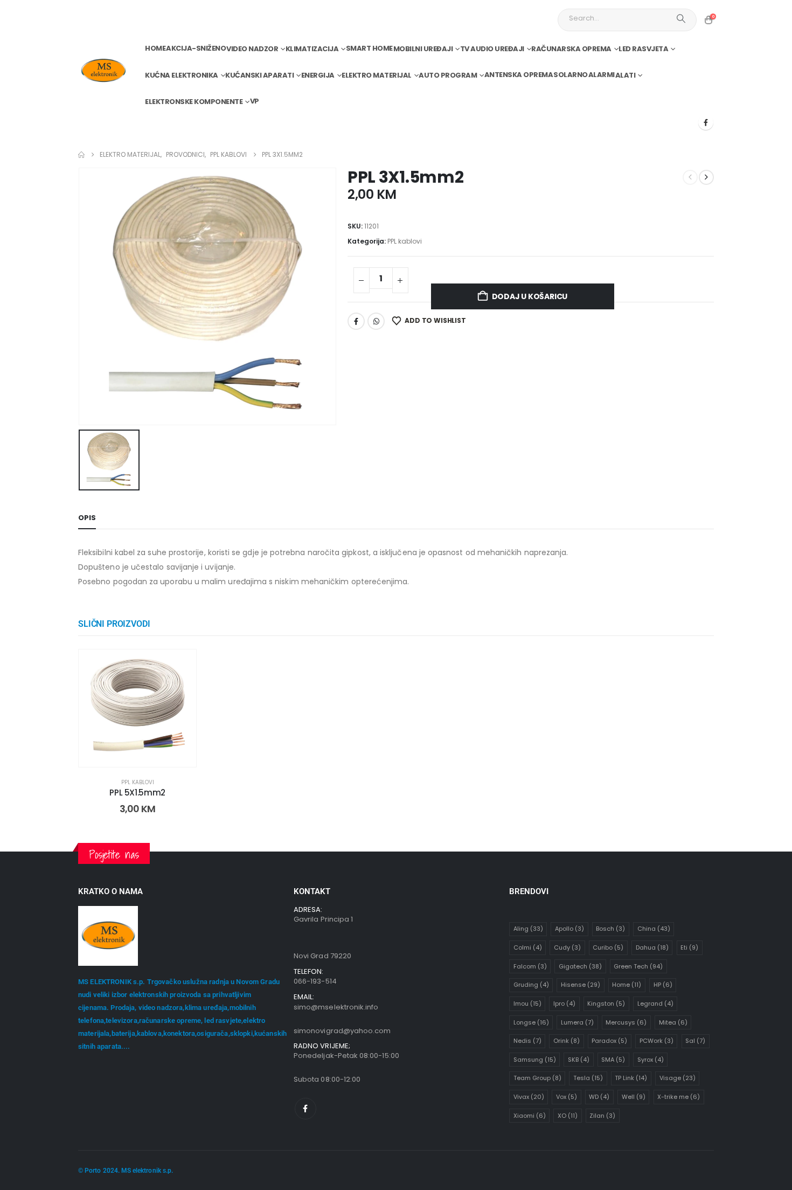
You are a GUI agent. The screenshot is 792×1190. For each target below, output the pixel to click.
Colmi (527, 947)
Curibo (608, 947)
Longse (531, 1022)
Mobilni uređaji (423, 49)
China (653, 928)
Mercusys (626, 1022)
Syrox (650, 1059)
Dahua (652, 947)
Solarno (570, 75)
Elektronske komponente (193, 101)
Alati (625, 75)
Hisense (580, 984)
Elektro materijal (377, 75)
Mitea (673, 1022)
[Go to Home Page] (81, 154)
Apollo (569, 928)
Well (633, 1096)
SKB (578, 1059)
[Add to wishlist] (180, 665)
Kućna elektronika (181, 75)
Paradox (609, 1040)
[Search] (681, 18)
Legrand (655, 1003)
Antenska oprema (518, 75)
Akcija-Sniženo (196, 48)
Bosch (610, 928)
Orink (566, 1040)
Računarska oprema (571, 49)
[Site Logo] (103, 71)
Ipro (564, 1003)
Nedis (527, 1040)
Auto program (448, 75)
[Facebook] (705, 122)
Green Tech (638, 966)
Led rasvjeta (643, 49)
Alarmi (601, 75)
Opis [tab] (87, 518)
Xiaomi (529, 1115)
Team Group (537, 1078)
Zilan (602, 1115)
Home (155, 48)
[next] (706, 177)
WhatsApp (376, 321)
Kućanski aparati (259, 75)
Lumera (577, 1022)
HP (663, 984)
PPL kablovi (404, 241)
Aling (528, 928)
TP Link (631, 1078)
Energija (318, 75)
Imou (527, 1003)
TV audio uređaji (492, 49)
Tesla (588, 1078)
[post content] (137, 708)
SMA (613, 1059)
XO (568, 1115)
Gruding (531, 984)
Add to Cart (146, 756)
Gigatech (580, 966)
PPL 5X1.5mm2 (137, 792)
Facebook (356, 321)
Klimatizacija (312, 49)
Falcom (530, 966)
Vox (566, 1096)
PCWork (656, 1040)
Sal (695, 1040)
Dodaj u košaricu (530, 296)
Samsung (534, 1059)
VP (254, 101)
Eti (689, 947)
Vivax (528, 1096)
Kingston (606, 1003)
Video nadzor (252, 49)
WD (599, 1096)
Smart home (369, 48)
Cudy (567, 947)
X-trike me (678, 1096)
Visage (677, 1078)
